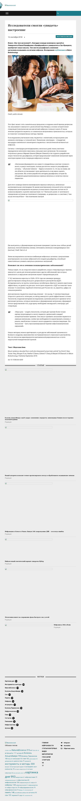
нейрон (34, 782)
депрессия (9, 761)
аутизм (9, 728)
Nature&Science (12, 688)
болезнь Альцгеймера (14, 691)
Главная (45, 743)
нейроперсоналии (22, 785)
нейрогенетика (11, 725)
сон (8, 694)
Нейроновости (48, 745)
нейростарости (13, 787)
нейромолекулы (25, 782)
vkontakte (67, 745)
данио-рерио (33, 759)
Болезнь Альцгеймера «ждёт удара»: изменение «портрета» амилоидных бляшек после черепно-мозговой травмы (39, 418)
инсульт (8, 767)
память (9, 698)
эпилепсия (28, 795)
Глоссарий (46, 757)
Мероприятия (47, 754)
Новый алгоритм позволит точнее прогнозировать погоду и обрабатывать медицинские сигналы (39, 475)
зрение (28, 761)
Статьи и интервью (49, 748)
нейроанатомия (31, 777)
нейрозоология (12, 711)
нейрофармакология (27, 787)
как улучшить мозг (19, 773)
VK (43, 763)
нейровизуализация (11, 780)
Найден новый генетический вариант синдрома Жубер (24, 561)
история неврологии (21, 769)
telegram (67, 743)
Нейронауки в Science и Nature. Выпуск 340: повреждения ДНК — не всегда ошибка (34, 531)
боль (10, 759)
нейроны (9, 701)
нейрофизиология (12, 790)
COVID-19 (8, 750)
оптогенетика (28, 790)
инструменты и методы (64, 36)
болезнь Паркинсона (13, 708)
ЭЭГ (37, 750)
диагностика (19, 761)
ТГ (43, 765)
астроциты (10, 704)
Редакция (8, 422)
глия (8, 714)
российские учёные (21, 792)
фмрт (21, 795)
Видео (44, 751)
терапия (15, 795)
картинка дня (11, 681)
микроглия (20, 777)
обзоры (21, 790)
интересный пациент (19, 767)
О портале (46, 760)
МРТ (32, 750)
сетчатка (9, 718)
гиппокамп (10, 721)
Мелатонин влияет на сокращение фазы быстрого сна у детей (27, 617)
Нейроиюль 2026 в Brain (62, 625)
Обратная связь (69, 748)
